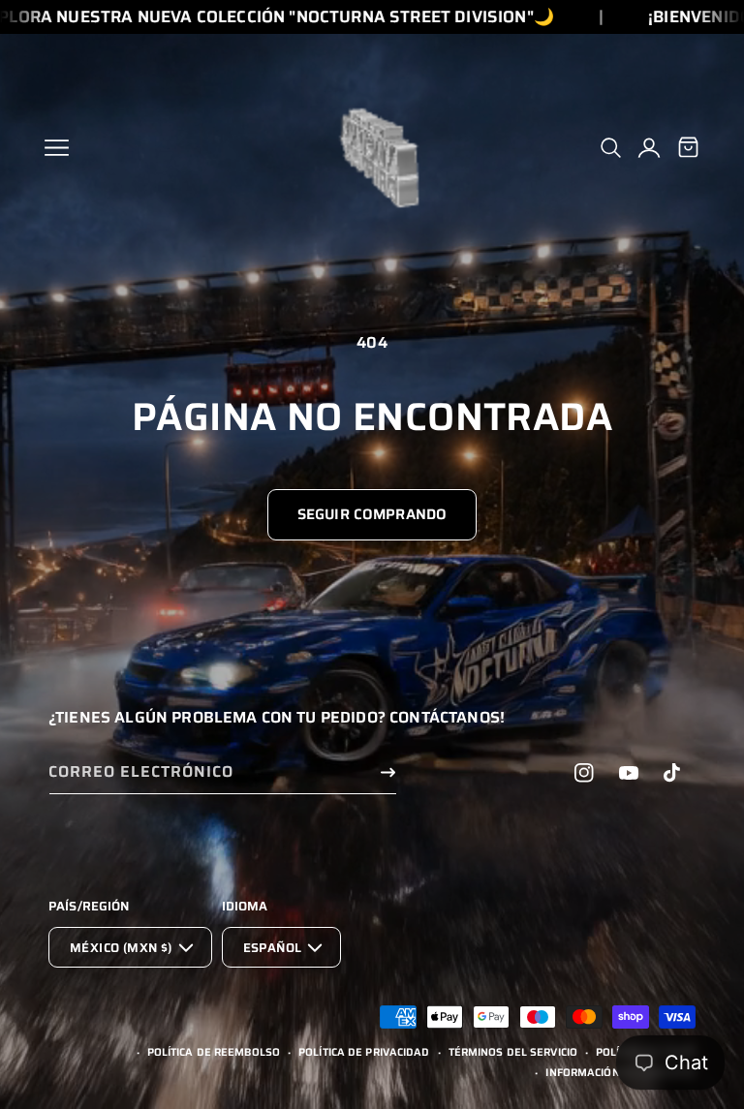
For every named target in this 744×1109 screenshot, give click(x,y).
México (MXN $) (121, 948)
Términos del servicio (513, 1052)
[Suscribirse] (387, 772)
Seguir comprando (372, 514)
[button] (56, 148)
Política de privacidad (363, 1052)
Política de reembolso (213, 1052)
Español (272, 948)
